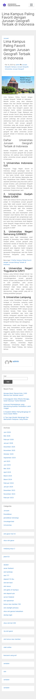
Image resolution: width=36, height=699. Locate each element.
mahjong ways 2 (9, 548)
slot (5, 671)
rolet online (7, 647)
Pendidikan (8, 514)
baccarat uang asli (10, 655)
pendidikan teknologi (11, 518)
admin (18, 65)
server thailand (9, 597)
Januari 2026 (8, 443)
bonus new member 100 (12, 604)
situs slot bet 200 (10, 623)
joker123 (7, 557)
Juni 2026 (7, 432)
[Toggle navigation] (31, 5)
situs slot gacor (9, 540)
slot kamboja (8, 572)
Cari (5, 376)
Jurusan (6, 38)
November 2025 (9, 450)
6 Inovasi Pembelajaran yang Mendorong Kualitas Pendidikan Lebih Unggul (17, 406)
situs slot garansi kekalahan (13, 611)
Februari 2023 (9, 497)
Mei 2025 (7, 468)
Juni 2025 (7, 465)
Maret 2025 (8, 476)
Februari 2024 (9, 483)
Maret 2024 (8, 479)
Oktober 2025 (8, 454)
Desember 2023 (9, 490)
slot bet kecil (8, 583)
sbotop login (8, 615)
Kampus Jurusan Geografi (19, 67)
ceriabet (6, 663)
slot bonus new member (12, 639)
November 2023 (9, 494)
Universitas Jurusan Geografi (14, 69)
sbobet (6, 565)
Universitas (8, 525)
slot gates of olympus (11, 590)
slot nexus (7, 586)
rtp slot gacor (8, 631)
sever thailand (9, 568)
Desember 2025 (9, 447)
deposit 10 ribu (9, 579)
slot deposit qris (9, 593)
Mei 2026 (7, 436)
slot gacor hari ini (10, 534)
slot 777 (6, 575)
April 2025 (7, 472)
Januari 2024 (8, 487)
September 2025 (10, 458)
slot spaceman (9, 601)
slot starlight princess (11, 608)
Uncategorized (9, 521)
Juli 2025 (7, 461)
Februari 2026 (9, 439)
